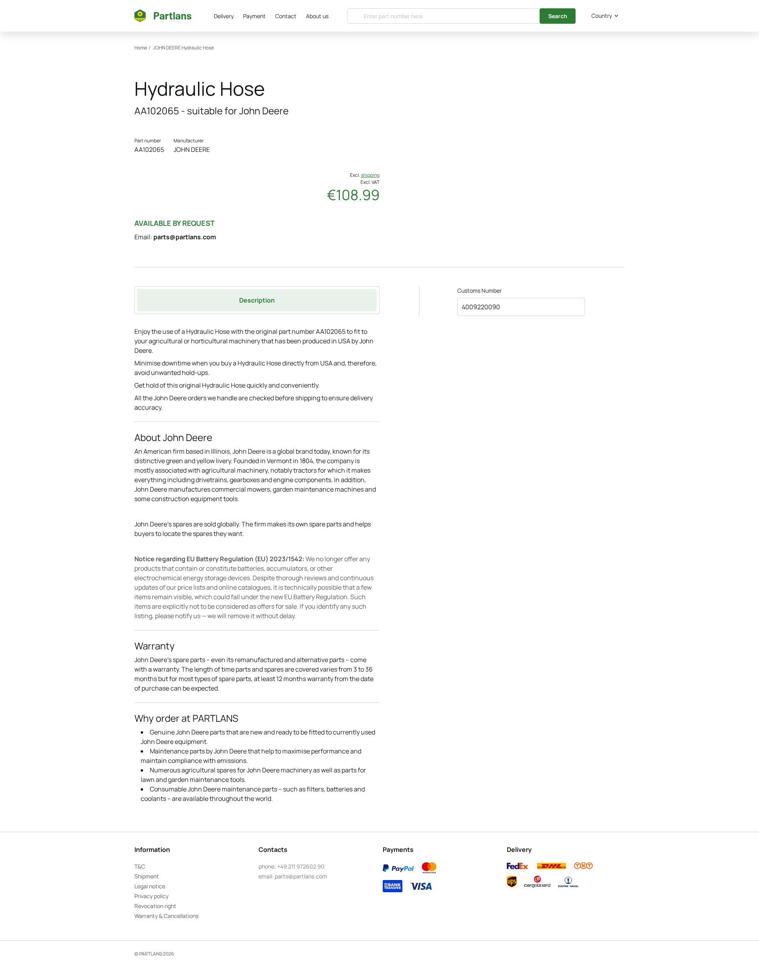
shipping (370, 175)
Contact (285, 16)
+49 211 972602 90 (301, 866)
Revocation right (155, 906)
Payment (254, 16)
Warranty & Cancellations (166, 916)
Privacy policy (151, 896)
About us (317, 16)
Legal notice (149, 886)
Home (140, 47)
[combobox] (603, 15)
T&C (139, 866)
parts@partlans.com (184, 237)
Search (557, 16)
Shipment (146, 876)
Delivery (224, 16)
